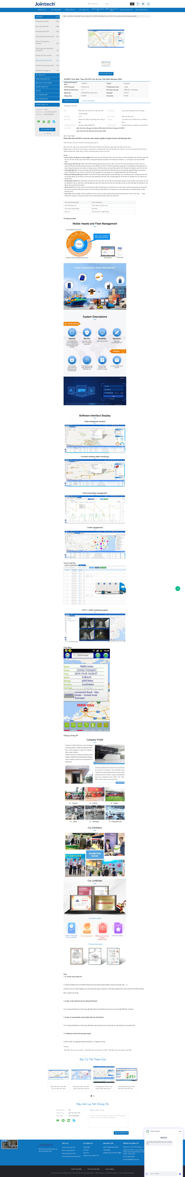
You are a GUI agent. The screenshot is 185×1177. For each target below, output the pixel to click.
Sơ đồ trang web (76, 1169)
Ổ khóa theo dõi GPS (47, 21)
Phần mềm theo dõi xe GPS (47, 60)
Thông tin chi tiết (70, 101)
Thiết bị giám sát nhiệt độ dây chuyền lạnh (47, 49)
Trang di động (109, 1169)
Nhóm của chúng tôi (90, 1155)
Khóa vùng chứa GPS (47, 26)
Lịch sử (86, 1150)
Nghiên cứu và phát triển (112, 1153)
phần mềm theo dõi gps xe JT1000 (96, 1050)
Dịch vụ (86, 1153)
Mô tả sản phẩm (88, 101)
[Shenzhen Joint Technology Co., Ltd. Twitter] (143, 4)
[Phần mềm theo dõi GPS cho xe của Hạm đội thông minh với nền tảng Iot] (126, 1074)
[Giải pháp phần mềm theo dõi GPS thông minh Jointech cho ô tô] (58, 1074)
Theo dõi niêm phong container (47, 42)
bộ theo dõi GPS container (47, 55)
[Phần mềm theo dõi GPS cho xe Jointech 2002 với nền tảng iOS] (81, 1074)
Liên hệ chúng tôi (126, 10)
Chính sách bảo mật (93, 1169)
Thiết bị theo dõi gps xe (47, 70)
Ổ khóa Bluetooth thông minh (47, 36)
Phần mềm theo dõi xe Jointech (74, 1050)
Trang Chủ (42, 10)
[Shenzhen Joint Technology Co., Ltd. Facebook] (138, 4)
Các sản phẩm (56, 10)
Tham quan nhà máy (98, 10)
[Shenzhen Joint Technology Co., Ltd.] (38, 121)
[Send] (180, 1174)
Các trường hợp (41, 95)
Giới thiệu (86, 1147)
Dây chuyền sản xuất (111, 1147)
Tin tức (38, 91)
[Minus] (180, 1131)
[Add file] (146, 1174)
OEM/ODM (106, 1150)
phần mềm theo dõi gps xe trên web (119, 1050)
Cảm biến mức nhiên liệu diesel (47, 65)
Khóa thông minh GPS (47, 31)
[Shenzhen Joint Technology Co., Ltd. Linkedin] (148, 4)
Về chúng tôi (84, 10)
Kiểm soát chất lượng (112, 10)
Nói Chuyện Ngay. (142, 10)
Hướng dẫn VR (70, 10)
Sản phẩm (47, 17)
